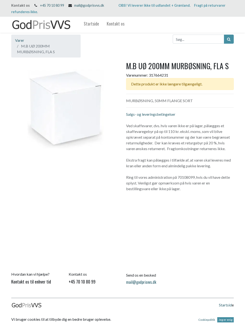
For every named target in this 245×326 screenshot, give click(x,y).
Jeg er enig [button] (225, 319)
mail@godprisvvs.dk (89, 5)
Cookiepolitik (206, 319)
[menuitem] (91, 25)
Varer (19, 40)
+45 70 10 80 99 (52, 5)
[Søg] (229, 39)
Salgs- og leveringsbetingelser (150, 114)
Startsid (225, 305)
